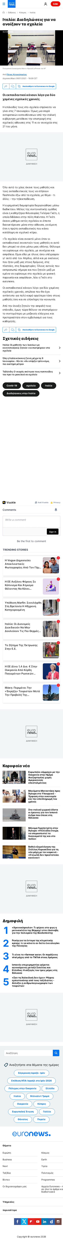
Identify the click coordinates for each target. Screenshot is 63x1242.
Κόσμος (22, 13)
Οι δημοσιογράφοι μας (15, 1186)
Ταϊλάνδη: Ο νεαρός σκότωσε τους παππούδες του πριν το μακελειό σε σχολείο (28, 373)
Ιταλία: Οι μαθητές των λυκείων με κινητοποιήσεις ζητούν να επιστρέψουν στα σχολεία (26, 347)
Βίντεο (6, 1179)
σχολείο (31, 385)
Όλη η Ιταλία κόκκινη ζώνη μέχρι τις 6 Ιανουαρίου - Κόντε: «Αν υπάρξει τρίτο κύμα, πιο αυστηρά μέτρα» (26, 361)
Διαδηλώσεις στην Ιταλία (21, 393)
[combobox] (31, 1053)
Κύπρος (41, 1103)
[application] (31, 48)
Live (55, 3)
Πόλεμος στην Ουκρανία (22, 1088)
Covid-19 (12, 385)
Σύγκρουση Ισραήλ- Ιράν (31, 1072)
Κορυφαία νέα (16, 765)
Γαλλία (47, 1111)
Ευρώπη (7, 1152)
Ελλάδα (50, 1088)
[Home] (4, 12)
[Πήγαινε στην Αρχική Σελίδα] (12, 4)
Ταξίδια (7, 1172)
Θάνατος (23, 1119)
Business (7, 1159)
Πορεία (41, 1119)
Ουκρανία (22, 1103)
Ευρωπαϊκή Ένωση (23, 1111)
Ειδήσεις (12, 13)
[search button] (56, 1053)
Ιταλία (32, 13)
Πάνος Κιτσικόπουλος (17, 74)
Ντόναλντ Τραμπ (39, 1096)
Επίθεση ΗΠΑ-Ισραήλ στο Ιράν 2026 (31, 1080)
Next (5, 1166)
